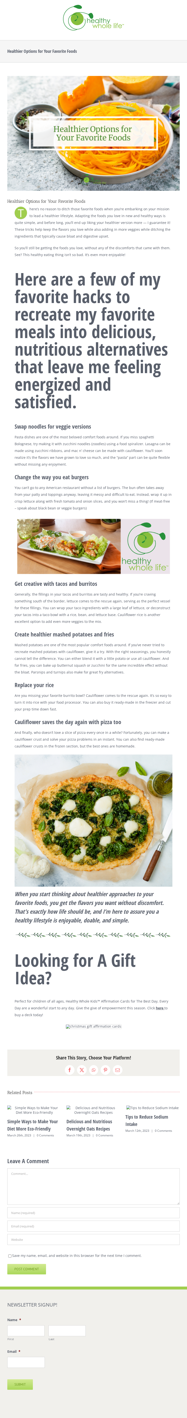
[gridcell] (93, 974)
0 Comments (45, 1135)
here (159, 1008)
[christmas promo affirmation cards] (93, 1026)
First (11, 1339)
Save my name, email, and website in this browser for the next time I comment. (77, 1255)
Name (14, 1320)
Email (13, 1351)
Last (52, 1339)
